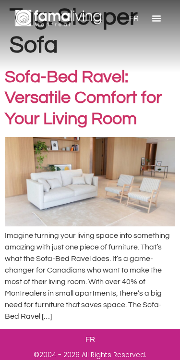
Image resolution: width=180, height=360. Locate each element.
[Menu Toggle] (156, 18)
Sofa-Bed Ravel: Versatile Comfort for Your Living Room (83, 97)
